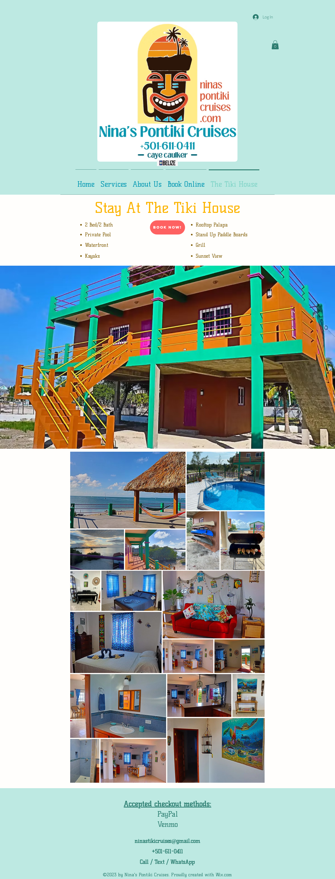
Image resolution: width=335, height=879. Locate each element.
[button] (275, 44)
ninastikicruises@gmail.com (167, 841)
